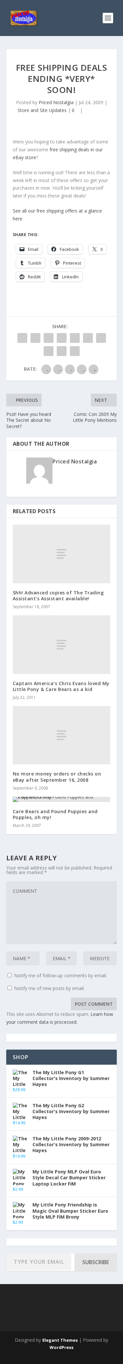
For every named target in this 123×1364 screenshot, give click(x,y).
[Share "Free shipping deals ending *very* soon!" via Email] (61, 351)
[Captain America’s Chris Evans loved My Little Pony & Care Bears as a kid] (62, 644)
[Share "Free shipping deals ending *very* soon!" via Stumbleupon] (48, 351)
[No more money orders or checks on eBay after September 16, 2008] (62, 735)
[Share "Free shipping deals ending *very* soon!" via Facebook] (22, 338)
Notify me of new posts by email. (49, 988)
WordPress (61, 1347)
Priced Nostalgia (56, 102)
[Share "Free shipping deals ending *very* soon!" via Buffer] (101, 338)
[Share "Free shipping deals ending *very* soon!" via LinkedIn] (87, 338)
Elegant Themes (60, 1340)
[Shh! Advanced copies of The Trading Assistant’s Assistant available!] (62, 554)
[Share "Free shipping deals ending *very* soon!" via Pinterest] (74, 338)
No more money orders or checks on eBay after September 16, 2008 (57, 777)
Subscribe (95, 1262)
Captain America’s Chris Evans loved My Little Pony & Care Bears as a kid (61, 686)
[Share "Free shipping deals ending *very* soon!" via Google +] (48, 338)
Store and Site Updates (42, 110)
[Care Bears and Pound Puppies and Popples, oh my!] (62, 799)
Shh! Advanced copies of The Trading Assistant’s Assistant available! (58, 595)
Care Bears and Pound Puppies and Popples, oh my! (55, 814)
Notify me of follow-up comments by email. (60, 975)
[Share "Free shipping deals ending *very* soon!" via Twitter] (35, 338)
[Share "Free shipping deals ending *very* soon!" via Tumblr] (61, 338)
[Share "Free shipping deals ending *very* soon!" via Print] (74, 351)
